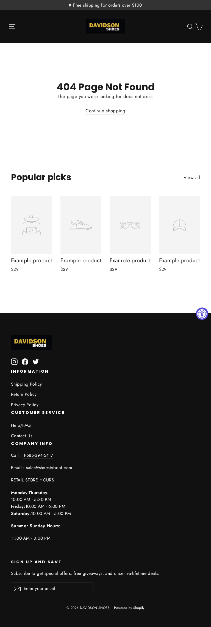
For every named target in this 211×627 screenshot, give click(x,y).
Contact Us (21, 436)
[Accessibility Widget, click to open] (202, 313)
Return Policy (24, 394)
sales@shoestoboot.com (49, 467)
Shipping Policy (26, 384)
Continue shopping (105, 110)
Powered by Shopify (129, 607)
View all (192, 177)
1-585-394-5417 (38, 455)
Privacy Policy (24, 405)
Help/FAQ (20, 425)
